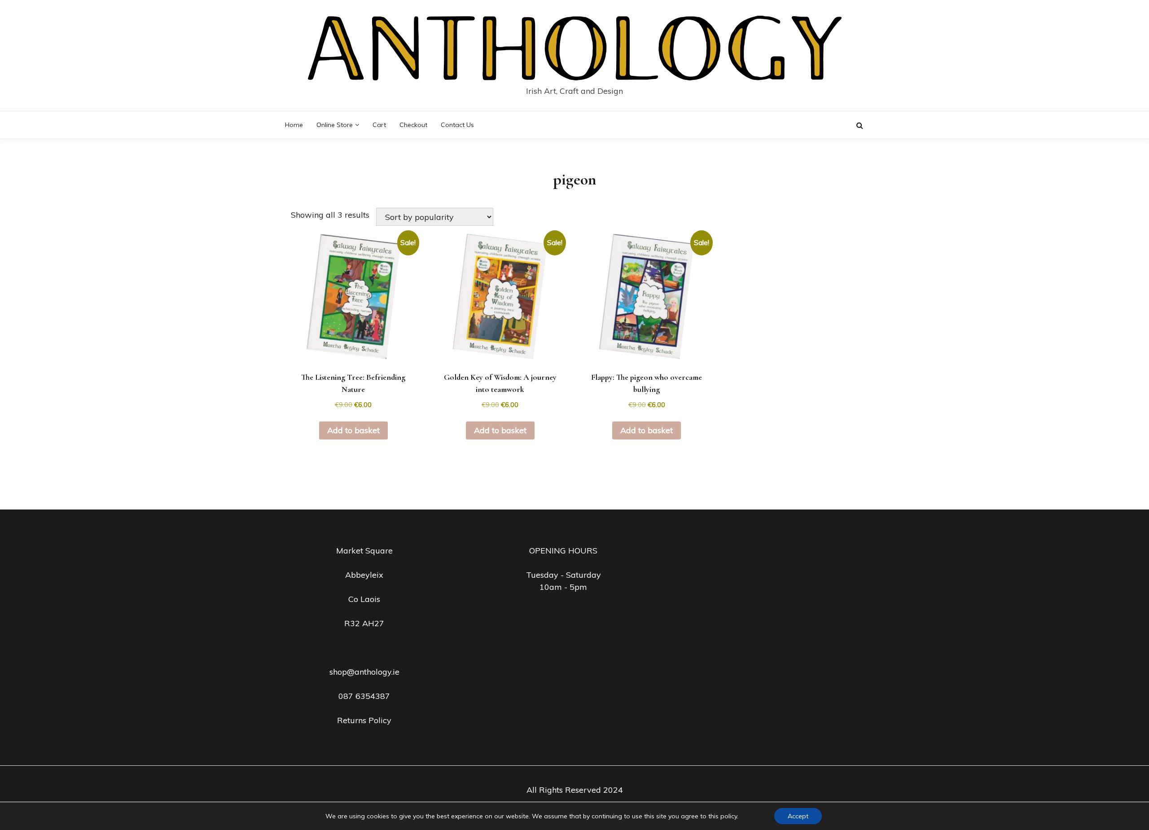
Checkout (413, 125)
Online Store (334, 125)
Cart (379, 125)
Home (294, 125)
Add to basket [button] (353, 430)
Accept (798, 816)
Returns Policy (364, 720)
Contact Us (457, 125)
